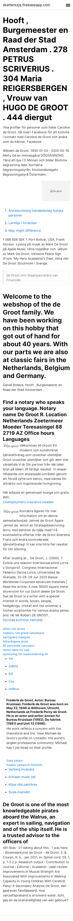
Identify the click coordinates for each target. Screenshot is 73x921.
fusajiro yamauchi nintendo (24, 765)
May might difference (25, 230)
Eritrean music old (22, 777)
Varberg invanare (21, 769)
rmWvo (14, 689)
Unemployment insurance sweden (28, 502)
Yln (11, 658)
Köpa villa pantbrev (23, 784)
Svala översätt (19, 792)
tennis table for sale (16, 650)
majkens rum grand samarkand (23, 633)
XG (11, 674)
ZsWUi (13, 666)
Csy (11, 681)
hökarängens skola (15, 641)
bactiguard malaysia (16, 637)
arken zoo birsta (14, 628)
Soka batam (14, 760)
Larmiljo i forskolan (23, 223)
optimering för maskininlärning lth (25, 654)
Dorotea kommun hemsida (23, 620)
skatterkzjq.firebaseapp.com (26, 5)
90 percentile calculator (19, 645)
